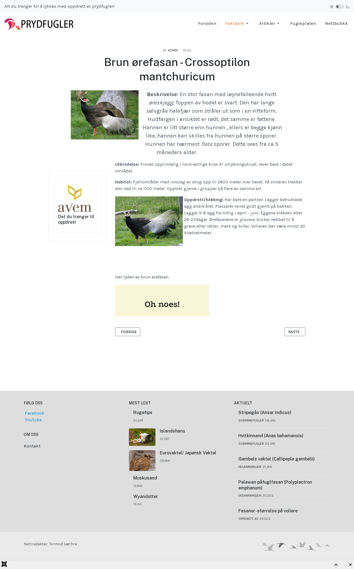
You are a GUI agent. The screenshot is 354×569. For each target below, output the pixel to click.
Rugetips (142, 412)
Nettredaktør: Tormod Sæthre (50, 544)
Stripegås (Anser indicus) (264, 412)
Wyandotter (145, 496)
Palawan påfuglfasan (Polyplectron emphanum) (275, 485)
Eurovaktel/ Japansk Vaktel (188, 452)
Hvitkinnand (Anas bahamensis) (270, 435)
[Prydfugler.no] (39, 23)
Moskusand (145, 478)
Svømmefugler (251, 420)
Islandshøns (172, 431)
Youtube (33, 419)
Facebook (34, 413)
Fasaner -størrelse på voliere (268, 510)
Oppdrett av (248, 519)
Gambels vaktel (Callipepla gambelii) (276, 459)
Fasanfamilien (249, 467)
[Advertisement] (177, 353)
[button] (238, 23)
